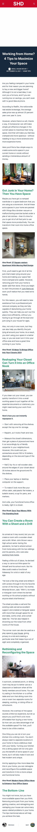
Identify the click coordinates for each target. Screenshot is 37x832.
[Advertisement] (18, 27)
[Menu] (3, 4)
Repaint (8, 433)
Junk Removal (27, 289)
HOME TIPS (27, 71)
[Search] (34, 3)
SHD (18, 4)
